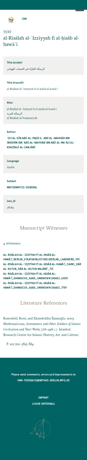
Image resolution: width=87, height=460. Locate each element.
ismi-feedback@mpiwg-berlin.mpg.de (43, 380)
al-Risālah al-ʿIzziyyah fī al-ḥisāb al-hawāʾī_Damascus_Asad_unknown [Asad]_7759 (35, 285)
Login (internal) (43, 403)
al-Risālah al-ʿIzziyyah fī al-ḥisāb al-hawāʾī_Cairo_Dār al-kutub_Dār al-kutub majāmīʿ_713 (42, 266)
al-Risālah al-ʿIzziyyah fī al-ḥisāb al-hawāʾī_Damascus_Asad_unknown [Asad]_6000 (35, 276)
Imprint (43, 397)
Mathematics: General (22, 187)
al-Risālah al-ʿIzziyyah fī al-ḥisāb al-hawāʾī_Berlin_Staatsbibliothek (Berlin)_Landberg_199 (41, 257)
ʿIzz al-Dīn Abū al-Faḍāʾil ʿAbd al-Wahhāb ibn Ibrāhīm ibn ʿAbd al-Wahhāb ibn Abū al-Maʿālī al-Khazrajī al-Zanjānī (41, 142)
